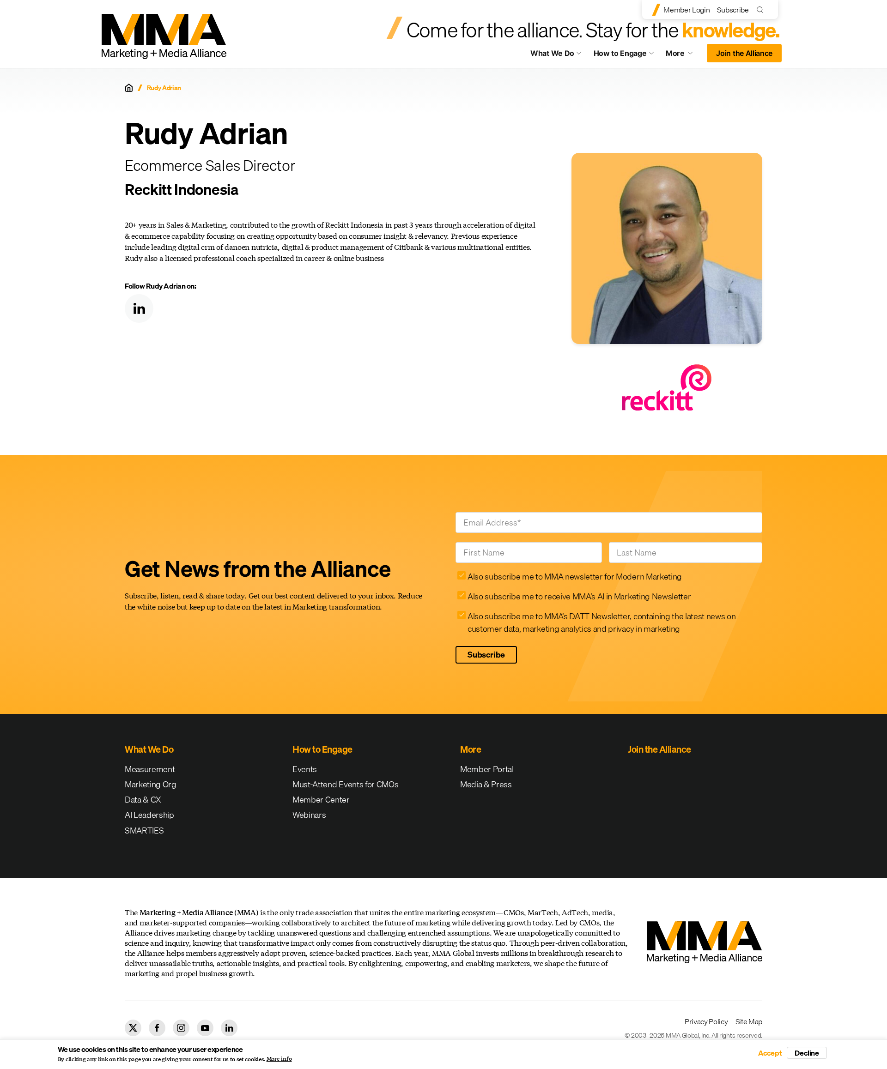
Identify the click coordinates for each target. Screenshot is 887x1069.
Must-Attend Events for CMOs (345, 784)
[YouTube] (205, 1028)
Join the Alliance (744, 53)
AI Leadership (149, 814)
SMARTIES (144, 830)
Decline (807, 1053)
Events (304, 769)
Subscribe (732, 10)
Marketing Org (150, 784)
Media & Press (486, 784)
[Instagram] (181, 1028)
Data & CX (143, 799)
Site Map (748, 1021)
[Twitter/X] (133, 1028)
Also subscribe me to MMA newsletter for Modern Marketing (575, 576)
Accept (770, 1053)
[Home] (129, 88)
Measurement (150, 769)
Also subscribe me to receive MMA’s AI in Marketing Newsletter (579, 596)
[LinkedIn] (139, 308)
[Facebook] (157, 1028)
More (684, 55)
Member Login (686, 10)
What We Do (552, 53)
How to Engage (620, 53)
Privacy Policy (706, 1021)
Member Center (321, 799)
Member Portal (487, 769)
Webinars (309, 814)
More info (279, 1059)
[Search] (762, 9)
